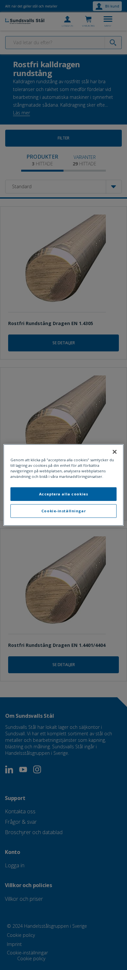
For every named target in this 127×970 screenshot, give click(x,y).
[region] (63, 485)
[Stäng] (114, 452)
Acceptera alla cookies (63, 494)
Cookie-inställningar (63, 510)
